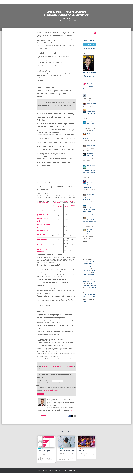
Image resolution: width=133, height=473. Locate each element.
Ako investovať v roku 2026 (85, 450)
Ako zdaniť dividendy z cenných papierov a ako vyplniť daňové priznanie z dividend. (89, 274)
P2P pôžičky (39, 249)
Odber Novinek (51, 470)
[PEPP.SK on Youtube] (84, 301)
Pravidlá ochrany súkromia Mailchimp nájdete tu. (52, 390)
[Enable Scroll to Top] (131, 471)
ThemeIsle (94, 470)
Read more (43, 460)
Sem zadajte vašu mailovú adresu (44, 380)
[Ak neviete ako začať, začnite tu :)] (66, 441)
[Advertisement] (56, 174)
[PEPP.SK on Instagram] (85, 301)
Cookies (56, 470)
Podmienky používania (71, 470)
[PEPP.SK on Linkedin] (83, 301)
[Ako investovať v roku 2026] (86, 441)
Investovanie (44, 415)
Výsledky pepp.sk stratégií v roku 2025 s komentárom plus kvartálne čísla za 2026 (45, 452)
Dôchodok (39, 470)
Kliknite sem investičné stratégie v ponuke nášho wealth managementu (57, 366)
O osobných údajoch (62, 470)
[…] (90, 91)
